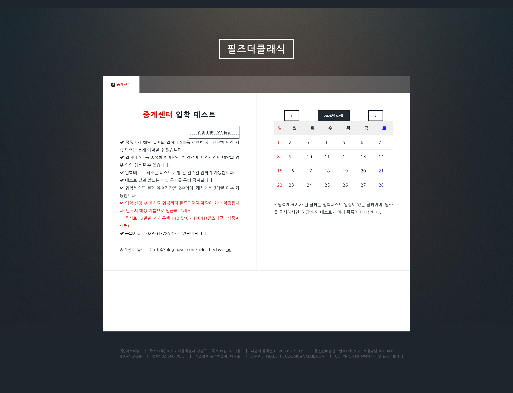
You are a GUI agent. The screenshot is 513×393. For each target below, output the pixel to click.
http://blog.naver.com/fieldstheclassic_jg (192, 249)
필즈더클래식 (256, 48)
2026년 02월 (333, 115)
